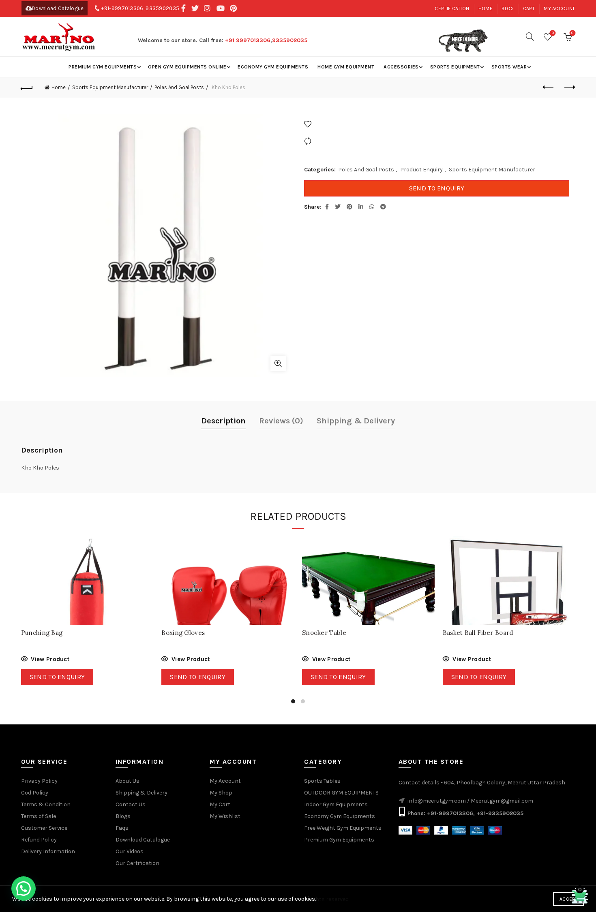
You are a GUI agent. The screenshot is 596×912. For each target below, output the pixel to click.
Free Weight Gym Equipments (343, 827)
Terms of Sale (38, 816)
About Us (127, 780)
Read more (45, 660)
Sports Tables (322, 780)
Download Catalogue (58, 8)
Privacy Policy (39, 780)
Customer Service (44, 827)
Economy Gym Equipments (273, 67)
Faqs (122, 827)
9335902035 (162, 8)
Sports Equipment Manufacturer (110, 87)
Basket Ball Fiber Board (478, 632)
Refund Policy (39, 839)
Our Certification (137, 863)
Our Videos (130, 851)
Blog (508, 8)
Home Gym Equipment (345, 67)
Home (485, 8)
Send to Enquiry (437, 188)
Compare (326, 140)
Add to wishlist (333, 123)
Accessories (401, 67)
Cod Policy (34, 792)
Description (223, 420)
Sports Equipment (455, 67)
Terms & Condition (46, 804)
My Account (225, 780)
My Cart (220, 804)
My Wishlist (225, 816)
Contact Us (131, 804)
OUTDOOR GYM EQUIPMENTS (341, 792)
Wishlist (553, 33)
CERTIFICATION (452, 8)
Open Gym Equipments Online (187, 67)
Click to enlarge (278, 363)
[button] (23, 888)
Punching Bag (42, 632)
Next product (569, 87)
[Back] (27, 87)
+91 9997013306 (247, 40)
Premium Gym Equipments (103, 67)
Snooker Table (324, 632)
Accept (568, 899)
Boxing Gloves (183, 632)
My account (559, 8)
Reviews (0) (281, 420)
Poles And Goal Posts (179, 87)
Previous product (548, 87)
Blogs (123, 816)
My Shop (221, 792)
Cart (529, 8)
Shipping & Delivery (356, 420)
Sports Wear (509, 67)
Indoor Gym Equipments (336, 804)
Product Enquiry (421, 169)
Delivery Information (48, 851)
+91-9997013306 (122, 8)
